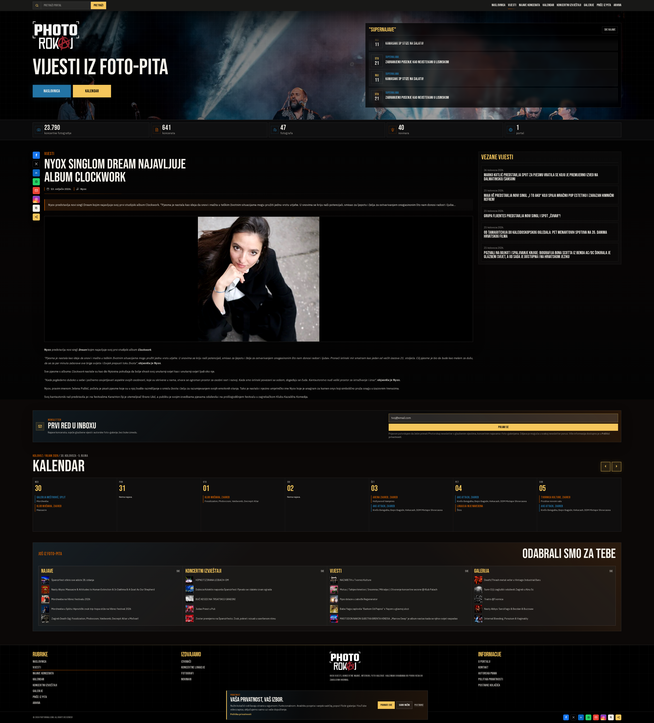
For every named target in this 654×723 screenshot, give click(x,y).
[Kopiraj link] (36, 208)
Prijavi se (503, 427)
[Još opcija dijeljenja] (36, 217)
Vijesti (512, 5)
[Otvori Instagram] (36, 199)
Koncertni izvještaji (569, 5)
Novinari (186, 679)
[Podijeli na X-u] (36, 164)
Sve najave (610, 29)
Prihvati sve (386, 705)
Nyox (83, 189)
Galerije (589, 5)
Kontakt (483, 667)
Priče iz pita (604, 5)
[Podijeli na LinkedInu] (36, 172)
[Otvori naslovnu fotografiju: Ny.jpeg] (258, 279)
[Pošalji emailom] (36, 190)
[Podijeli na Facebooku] (36, 155)
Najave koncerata (529, 5)
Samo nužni (404, 705)
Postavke (419, 705)
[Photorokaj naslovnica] (56, 36)
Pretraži (98, 5)
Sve (178, 571)
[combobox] (66, 5)
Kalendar (548, 5)
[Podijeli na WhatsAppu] (36, 181)
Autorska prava (487, 673)
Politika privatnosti (490, 679)
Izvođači (186, 662)
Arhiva (617, 5)
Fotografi (187, 673)
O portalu (484, 662)
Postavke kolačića (489, 685)
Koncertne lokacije (193, 667)
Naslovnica (498, 5)
